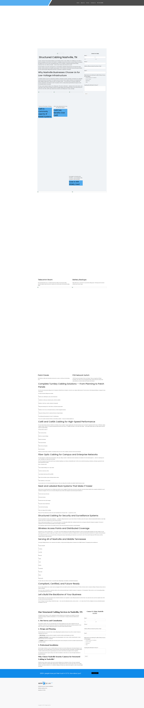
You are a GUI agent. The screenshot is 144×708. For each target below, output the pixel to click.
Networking (87, 80)
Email (85, 70)
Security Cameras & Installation (91, 77)
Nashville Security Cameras (58, 657)
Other (87, 82)
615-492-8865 (100, 2)
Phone (85, 61)
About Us (83, 2)
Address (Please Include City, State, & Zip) (93, 66)
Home (78, 2)
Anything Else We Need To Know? (91, 85)
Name (85, 55)
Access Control (88, 79)
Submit (86, 93)
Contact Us (93, 2)
